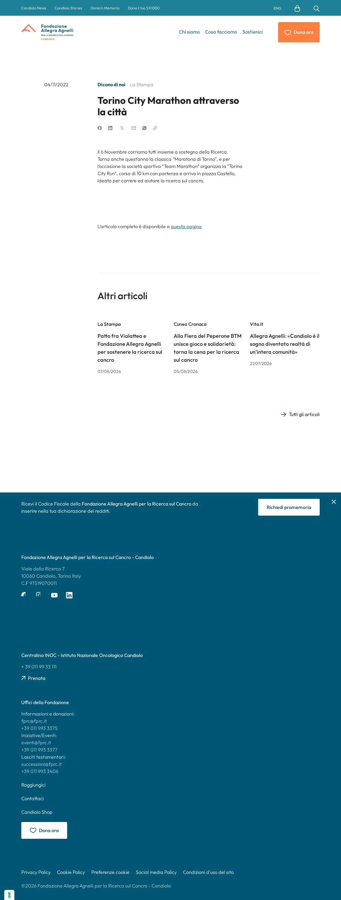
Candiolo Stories (68, 8)
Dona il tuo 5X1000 (144, 8)
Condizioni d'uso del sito (208, 872)
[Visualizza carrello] (297, 8)
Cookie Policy (71, 872)
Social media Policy (156, 872)
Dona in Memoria (105, 8)
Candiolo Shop (36, 812)
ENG (277, 8)
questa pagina (186, 226)
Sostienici (252, 32)
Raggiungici (33, 785)
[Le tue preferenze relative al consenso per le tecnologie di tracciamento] (9, 895)
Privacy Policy (36, 872)
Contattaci (32, 798)
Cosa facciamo (221, 32)
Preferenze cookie (110, 872)
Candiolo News (33, 8)
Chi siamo (189, 32)
